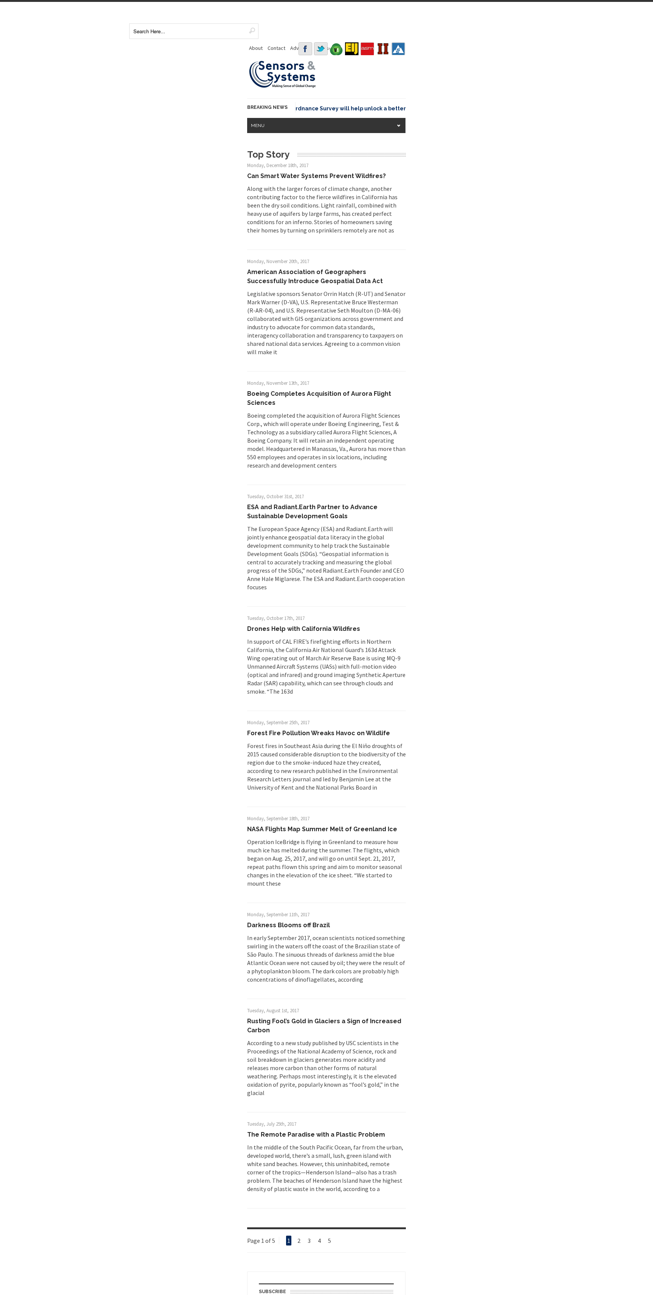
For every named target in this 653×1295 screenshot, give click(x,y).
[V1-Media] (336, 48)
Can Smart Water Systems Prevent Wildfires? (316, 176)
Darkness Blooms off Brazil (288, 925)
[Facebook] (305, 48)
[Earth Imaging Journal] (352, 48)
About (256, 48)
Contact (276, 48)
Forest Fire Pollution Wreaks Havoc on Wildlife (318, 733)
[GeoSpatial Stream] (398, 48)
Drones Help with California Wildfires (303, 628)
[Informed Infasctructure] (383, 48)
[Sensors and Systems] (282, 86)
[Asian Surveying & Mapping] (367, 48)
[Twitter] (321, 48)
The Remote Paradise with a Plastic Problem (316, 1134)
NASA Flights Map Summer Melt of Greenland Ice (322, 829)
